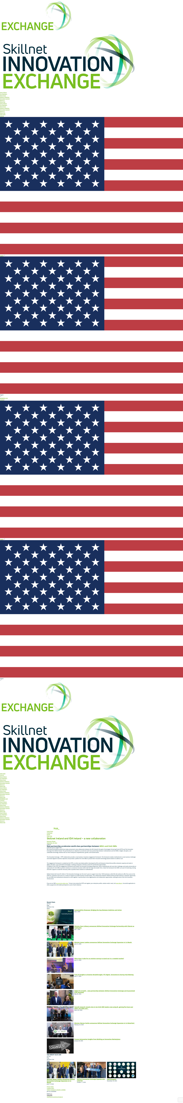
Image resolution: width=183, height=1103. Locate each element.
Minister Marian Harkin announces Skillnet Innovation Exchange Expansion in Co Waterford (104, 1023)
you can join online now (62, 883)
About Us (2, 100)
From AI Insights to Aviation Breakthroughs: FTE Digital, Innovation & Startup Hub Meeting (103, 975)
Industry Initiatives (4, 97)
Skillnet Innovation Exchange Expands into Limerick (91, 1080)
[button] (91, 326)
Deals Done (3, 96)
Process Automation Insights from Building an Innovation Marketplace (97, 1039)
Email (48, 1093)
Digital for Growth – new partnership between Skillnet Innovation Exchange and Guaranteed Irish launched (104, 991)
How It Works (3, 92)
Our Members (3, 94)
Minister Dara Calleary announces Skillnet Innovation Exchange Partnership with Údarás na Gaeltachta (104, 927)
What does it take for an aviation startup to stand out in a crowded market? (99, 959)
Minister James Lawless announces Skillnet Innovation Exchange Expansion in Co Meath (103, 942)
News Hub (2, 102)
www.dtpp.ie (119, 883)
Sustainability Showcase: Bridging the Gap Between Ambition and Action (98, 910)
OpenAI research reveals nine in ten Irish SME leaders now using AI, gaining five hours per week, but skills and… (103, 1008)
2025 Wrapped (111, 1079)
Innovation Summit (5, 99)
